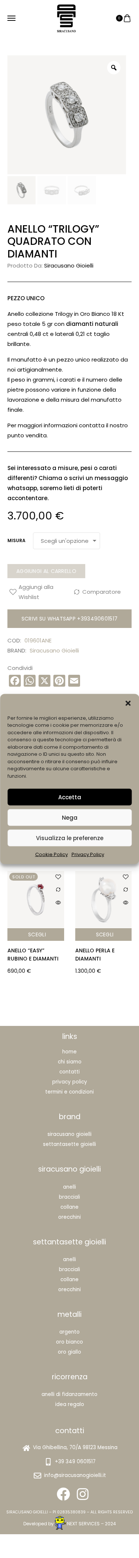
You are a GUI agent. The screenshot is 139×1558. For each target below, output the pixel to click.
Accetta (69, 797)
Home (69, 1051)
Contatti (69, 1071)
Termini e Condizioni (69, 1091)
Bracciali (69, 1197)
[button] (128, 703)
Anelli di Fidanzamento (69, 1394)
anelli (69, 1259)
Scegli (66, 934)
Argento (69, 1331)
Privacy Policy (88, 854)
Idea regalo (69, 1404)
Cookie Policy (51, 854)
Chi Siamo (70, 1061)
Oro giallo (69, 1351)
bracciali (69, 1269)
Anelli (69, 1187)
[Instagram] (82, 1494)
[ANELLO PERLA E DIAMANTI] (65, 899)
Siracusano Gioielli (68, 265)
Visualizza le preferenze (69, 838)
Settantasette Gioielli (69, 1144)
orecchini (69, 1289)
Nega (69, 817)
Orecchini (69, 1217)
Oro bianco (69, 1341)
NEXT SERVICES (83, 1523)
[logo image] (66, 18)
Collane (69, 1207)
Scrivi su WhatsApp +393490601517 (69, 618)
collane (69, 1279)
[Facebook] (63, 1494)
